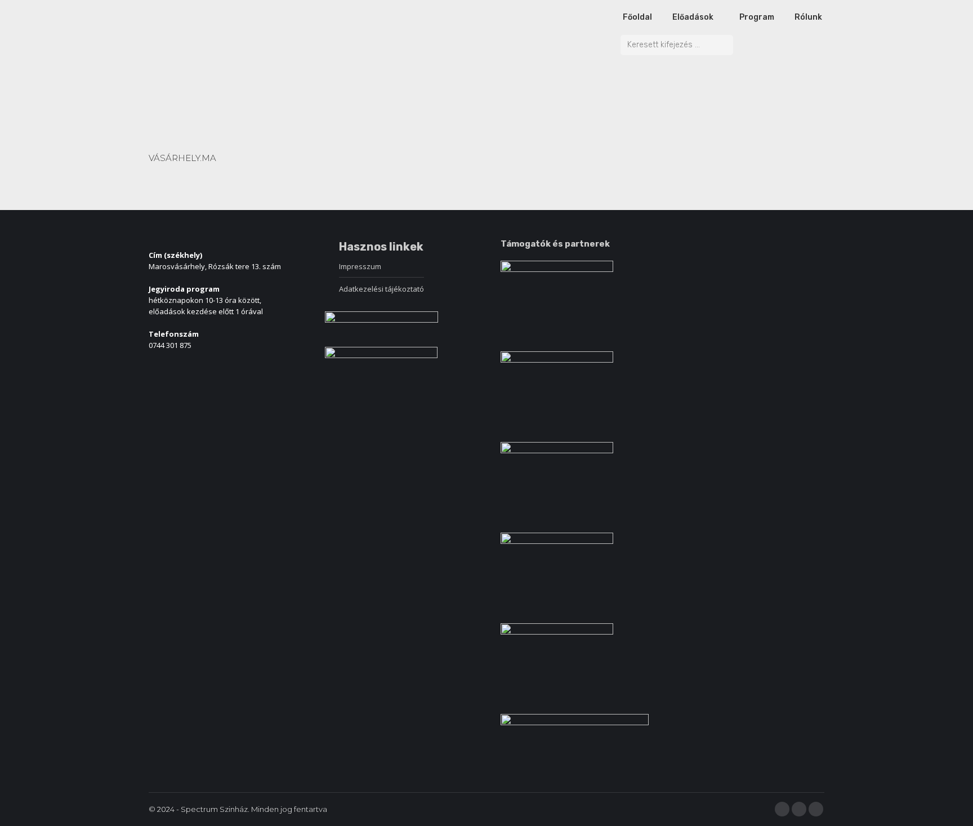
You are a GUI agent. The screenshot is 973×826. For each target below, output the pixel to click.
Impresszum (360, 266)
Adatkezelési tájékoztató (381, 289)
